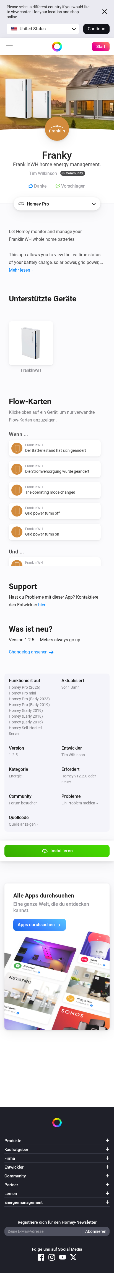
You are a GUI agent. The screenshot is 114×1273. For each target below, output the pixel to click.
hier (41, 604)
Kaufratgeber (16, 1149)
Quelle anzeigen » (23, 824)
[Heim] (57, 47)
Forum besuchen (23, 803)
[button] (43, 29)
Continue (96, 28)
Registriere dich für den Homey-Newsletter (57, 1222)
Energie (15, 776)
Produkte (12, 1140)
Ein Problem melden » (79, 803)
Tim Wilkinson (73, 755)
